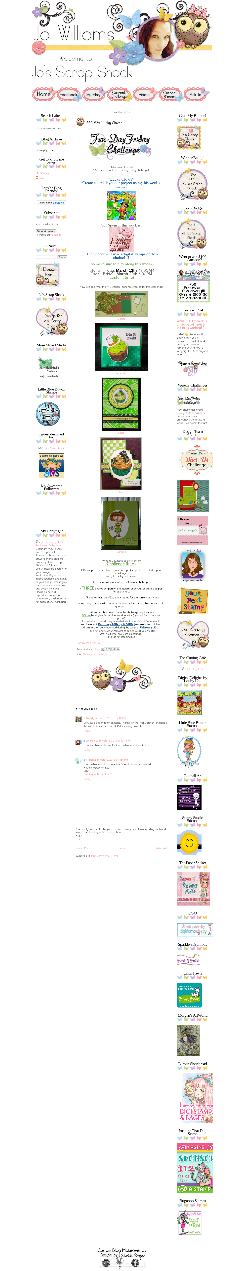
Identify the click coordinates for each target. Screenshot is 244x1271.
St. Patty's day (104, 654)
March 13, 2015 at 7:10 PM (110, 718)
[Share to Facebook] (115, 649)
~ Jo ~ (40, 178)
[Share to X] (112, 649)
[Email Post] (102, 649)
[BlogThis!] (109, 649)
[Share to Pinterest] (118, 649)
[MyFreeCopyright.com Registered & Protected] (51, 545)
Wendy (90, 718)
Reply (86, 730)
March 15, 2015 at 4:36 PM (112, 759)
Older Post (161, 848)
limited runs (92, 654)
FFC (84, 654)
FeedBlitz (55, 234)
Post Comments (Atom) (104, 855)
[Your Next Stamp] (51, 477)
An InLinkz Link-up (89, 642)
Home (121, 848)
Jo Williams (43, 173)
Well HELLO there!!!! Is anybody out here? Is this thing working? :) (192, 324)
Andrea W (92, 740)
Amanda (121, 373)
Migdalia (91, 759)
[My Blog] (51, 448)
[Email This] (105, 649)
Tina (121, 492)
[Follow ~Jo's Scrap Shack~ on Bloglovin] (51, 204)
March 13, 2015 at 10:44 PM (115, 740)
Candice (121, 551)
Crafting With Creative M (97, 774)
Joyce (121, 318)
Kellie (121, 432)
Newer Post (82, 848)
